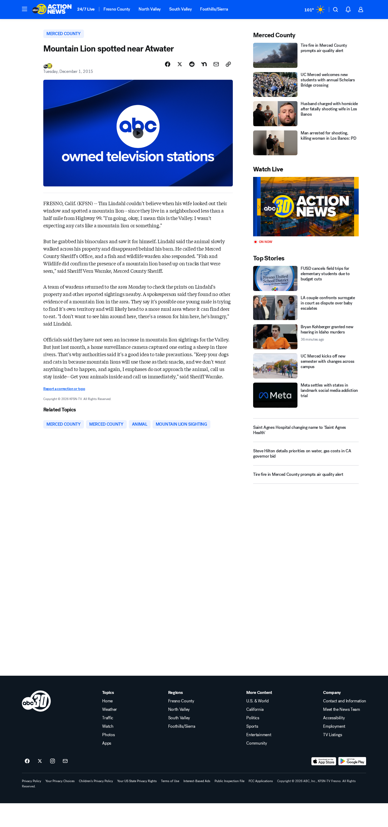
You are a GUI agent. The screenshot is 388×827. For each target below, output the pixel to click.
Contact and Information (344, 701)
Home (107, 701)
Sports (252, 726)
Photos (108, 735)
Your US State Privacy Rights (137, 781)
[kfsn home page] (36, 701)
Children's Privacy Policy (96, 781)
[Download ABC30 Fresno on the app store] (324, 761)
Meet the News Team (341, 709)
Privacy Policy (31, 781)
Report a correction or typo (64, 388)
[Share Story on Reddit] (191, 64)
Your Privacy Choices (60, 781)
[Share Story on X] (179, 64)
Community (256, 743)
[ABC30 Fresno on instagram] (52, 761)
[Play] (306, 206)
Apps (106, 743)
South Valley (180, 9)
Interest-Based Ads (196, 781)
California (254, 709)
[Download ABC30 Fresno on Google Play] (352, 761)
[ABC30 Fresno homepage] (52, 9)
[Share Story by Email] (216, 64)
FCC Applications (261, 781)
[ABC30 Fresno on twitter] (40, 761)
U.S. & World (257, 701)
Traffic (107, 718)
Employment (334, 726)
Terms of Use (170, 781)
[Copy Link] (228, 64)
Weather (109, 709)
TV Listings (332, 735)
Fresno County (116, 9)
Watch (107, 726)
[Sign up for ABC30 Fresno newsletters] (65, 761)
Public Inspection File (229, 781)
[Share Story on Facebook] (167, 64)
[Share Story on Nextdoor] (204, 64)
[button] (24, 9)
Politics (252, 718)
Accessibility (334, 718)
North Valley (150, 9)
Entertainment (258, 735)
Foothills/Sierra (214, 9)
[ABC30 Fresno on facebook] (27, 761)
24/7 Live (86, 9)
